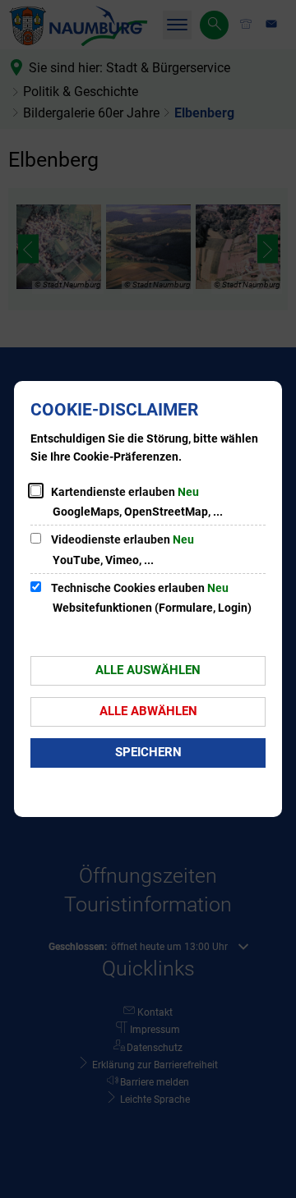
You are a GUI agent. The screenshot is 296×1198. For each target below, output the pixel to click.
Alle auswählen (148, 670)
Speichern (148, 752)
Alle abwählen (148, 711)
